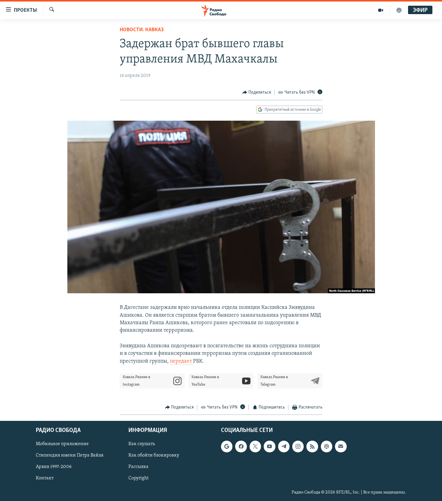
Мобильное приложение (62, 444)
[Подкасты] (326, 446)
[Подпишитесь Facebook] (241, 446)
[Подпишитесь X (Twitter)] (255, 446)
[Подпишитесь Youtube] (269, 446)
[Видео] (381, 10)
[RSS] (312, 446)
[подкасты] (399, 10)
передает (181, 361)
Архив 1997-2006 (54, 467)
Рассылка (138, 467)
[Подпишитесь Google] (226, 446)
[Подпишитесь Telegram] (284, 446)
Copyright (138, 478)
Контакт (45, 478)
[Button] (256, 92)
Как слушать (141, 444)
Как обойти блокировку (153, 455)
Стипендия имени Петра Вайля (69, 455)
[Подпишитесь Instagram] (298, 446)
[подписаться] (340, 446)
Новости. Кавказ (142, 30)
